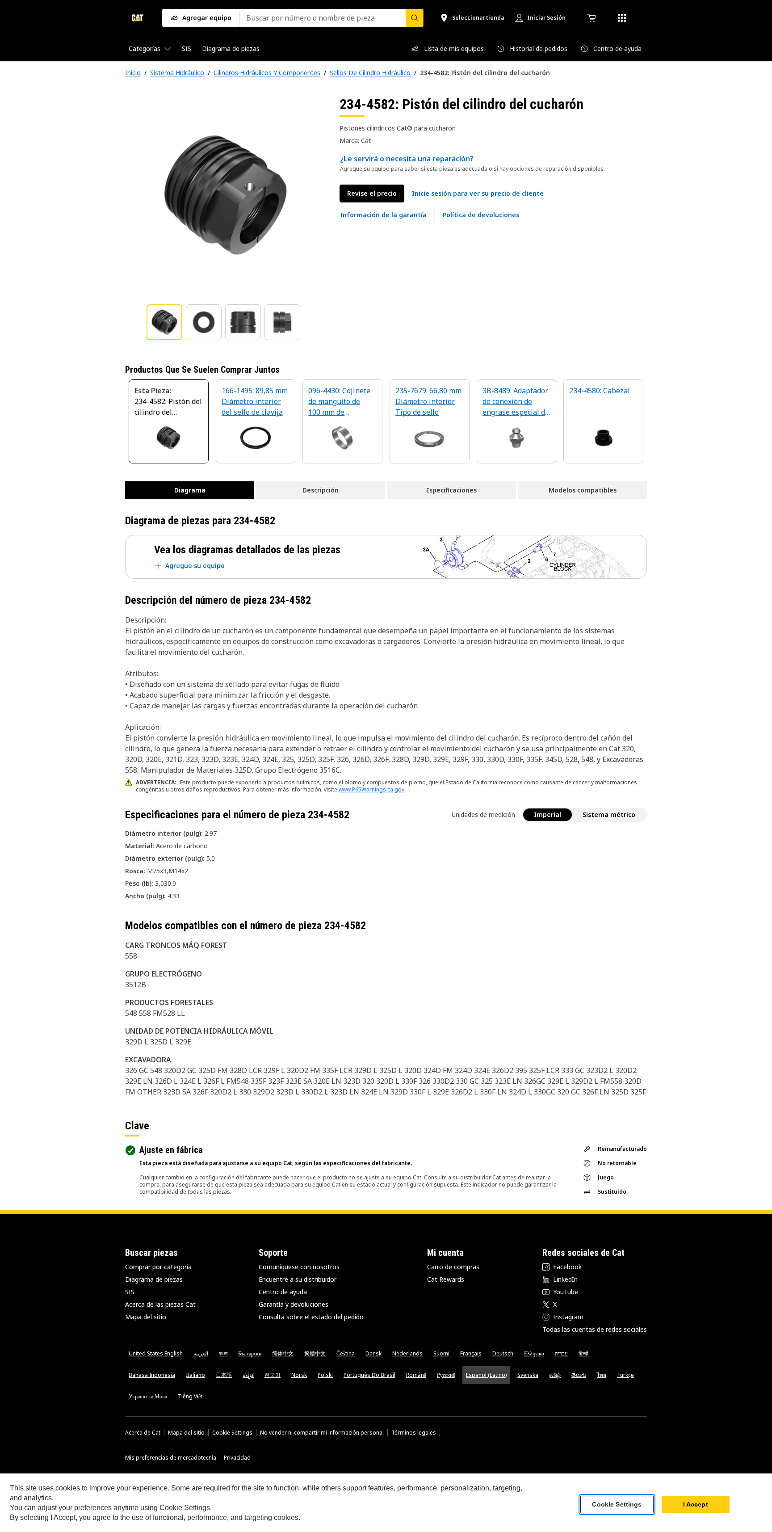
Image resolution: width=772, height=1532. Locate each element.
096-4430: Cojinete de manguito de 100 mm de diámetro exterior (339, 402)
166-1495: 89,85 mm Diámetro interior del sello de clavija (255, 401)
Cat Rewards (445, 1279)
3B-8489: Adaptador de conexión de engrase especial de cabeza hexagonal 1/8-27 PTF (515, 402)
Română (416, 1375)
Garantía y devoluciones (293, 1304)
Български (249, 1353)
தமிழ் (555, 1375)
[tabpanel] (225, 195)
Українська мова (148, 1396)
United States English (156, 1353)
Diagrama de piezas (154, 1279)
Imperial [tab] (547, 814)
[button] (477, 193)
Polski (325, 1375)
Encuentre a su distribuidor (297, 1279)
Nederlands (407, 1353)
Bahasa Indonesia (152, 1375)
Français (471, 1353)
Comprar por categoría (158, 1267)
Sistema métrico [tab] (609, 814)
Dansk (373, 1353)
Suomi (441, 1353)
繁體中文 (315, 1353)
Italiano (195, 1375)
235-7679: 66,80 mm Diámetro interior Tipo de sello (428, 401)
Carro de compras (453, 1267)
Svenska (527, 1375)
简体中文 (283, 1353)
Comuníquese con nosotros (299, 1267)
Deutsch (502, 1353)
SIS (129, 1292)
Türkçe (625, 1375)
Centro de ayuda (283, 1292)
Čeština (345, 1353)
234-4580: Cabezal (599, 391)
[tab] (164, 322)
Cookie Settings (232, 1432)
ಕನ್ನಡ (248, 1375)
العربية (200, 1353)
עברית (561, 1353)
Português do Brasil (369, 1375)
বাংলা (223, 1353)
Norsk (299, 1375)
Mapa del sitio (145, 1317)
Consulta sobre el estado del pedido (311, 1317)
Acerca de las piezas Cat (160, 1304)
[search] (415, 18)
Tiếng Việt (190, 1396)
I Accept (695, 1504)
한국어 (272, 1375)
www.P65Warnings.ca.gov (371, 789)
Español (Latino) (486, 1375)
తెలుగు (578, 1375)
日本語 (224, 1375)
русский (446, 1375)
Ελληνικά (534, 1353)
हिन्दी (583, 1353)
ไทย (601, 1375)
